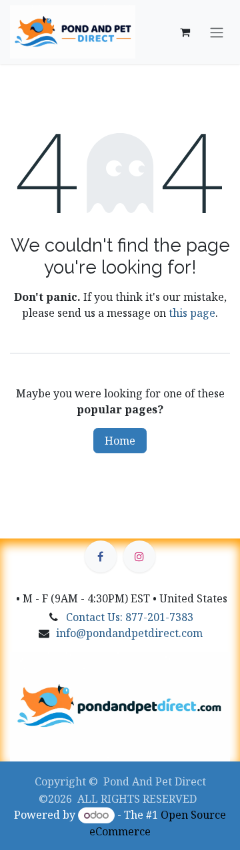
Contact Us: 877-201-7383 (129, 617)
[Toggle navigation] (216, 32)
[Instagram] (139, 556)
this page (192, 313)
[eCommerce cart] (184, 32)
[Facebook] (101, 556)
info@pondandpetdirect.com (129, 633)
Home (120, 440)
